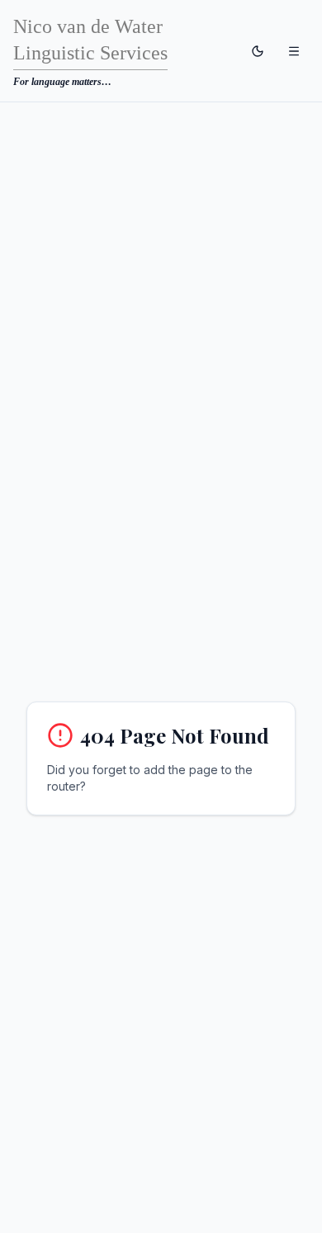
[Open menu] (294, 51)
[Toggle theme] (257, 51)
